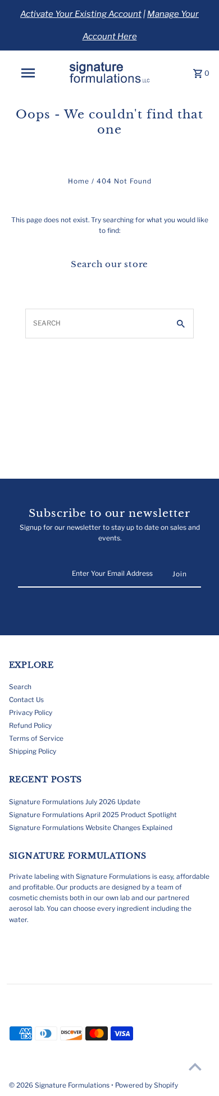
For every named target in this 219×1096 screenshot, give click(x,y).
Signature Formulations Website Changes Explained (90, 828)
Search (20, 687)
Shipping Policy (32, 751)
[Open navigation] (28, 73)
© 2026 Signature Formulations (60, 1085)
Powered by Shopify (146, 1085)
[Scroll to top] (195, 1066)
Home (78, 181)
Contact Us (26, 700)
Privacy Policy (30, 713)
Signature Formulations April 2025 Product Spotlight (93, 815)
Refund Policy (30, 726)
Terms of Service (36, 738)
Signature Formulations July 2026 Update (74, 802)
